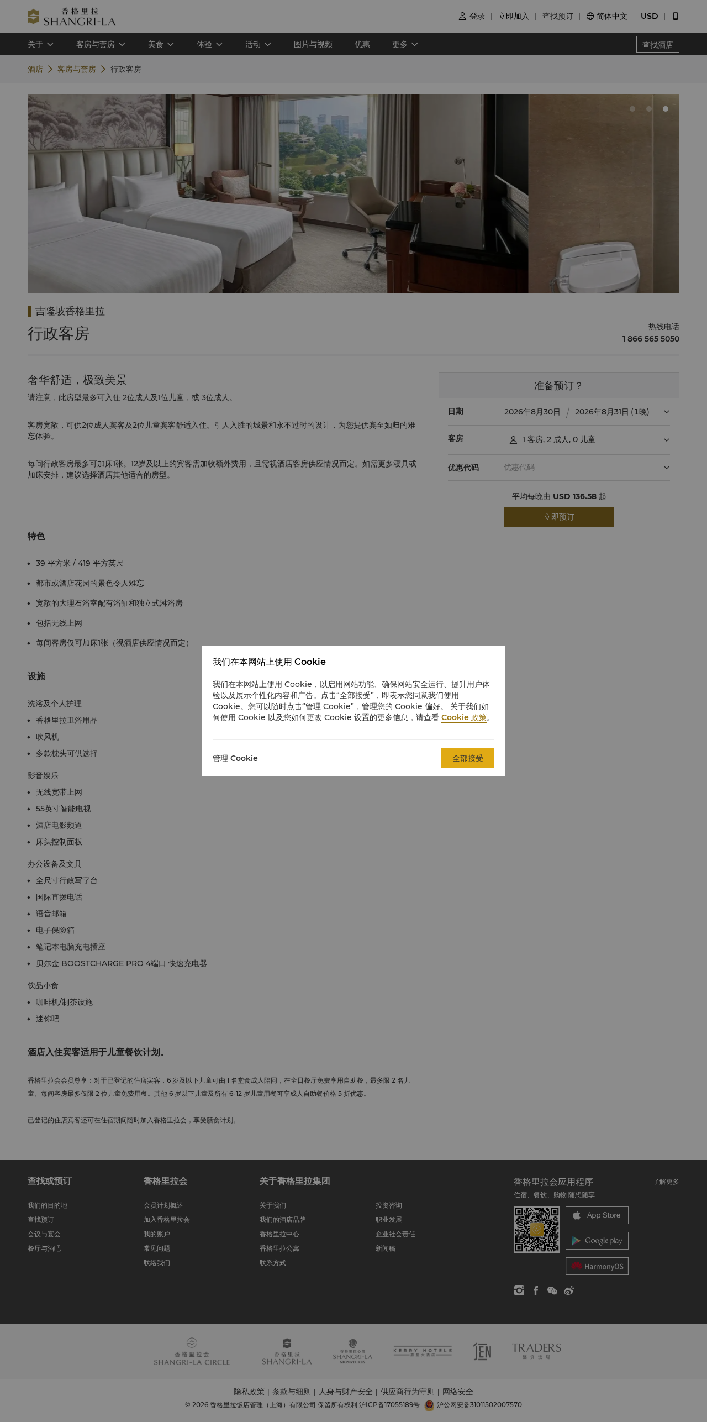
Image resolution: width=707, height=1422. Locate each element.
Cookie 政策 (464, 717)
